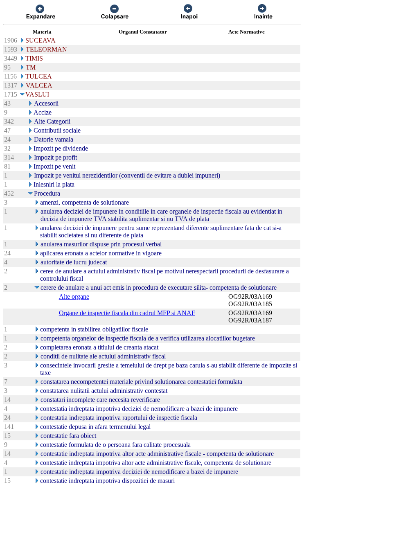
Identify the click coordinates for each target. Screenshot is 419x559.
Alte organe (74, 296)
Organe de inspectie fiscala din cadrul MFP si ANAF (127, 312)
